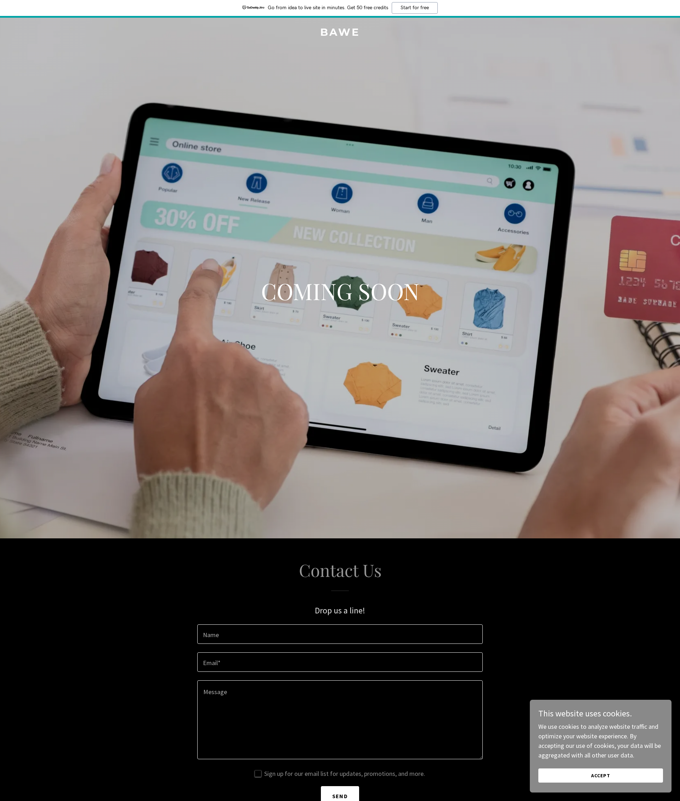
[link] (340, 33)
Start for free (415, 7)
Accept (600, 775)
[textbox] (339, 634)
